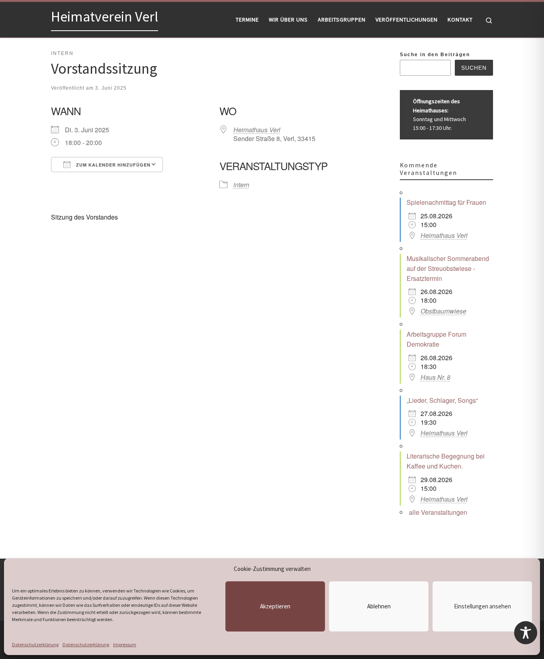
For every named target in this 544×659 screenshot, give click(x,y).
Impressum (124, 644)
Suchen (474, 68)
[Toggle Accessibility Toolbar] (525, 632)
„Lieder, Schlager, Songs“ (442, 400)
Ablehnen (379, 606)
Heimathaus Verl (256, 129)
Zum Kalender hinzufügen (112, 165)
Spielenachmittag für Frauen (446, 202)
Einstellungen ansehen (482, 606)
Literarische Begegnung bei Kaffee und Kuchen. (446, 461)
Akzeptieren (275, 606)
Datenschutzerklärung (35, 644)
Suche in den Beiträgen (435, 54)
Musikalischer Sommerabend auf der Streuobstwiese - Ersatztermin (448, 268)
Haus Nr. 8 (435, 377)
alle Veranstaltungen (438, 512)
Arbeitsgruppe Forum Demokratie (436, 339)
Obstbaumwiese (443, 311)
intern (241, 184)
